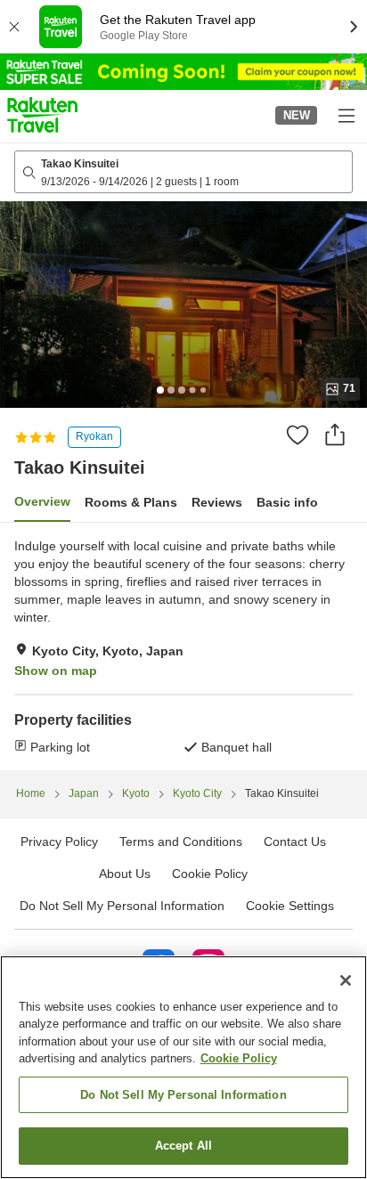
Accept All (183, 1145)
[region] (183, 1067)
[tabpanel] (183, 646)
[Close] (345, 980)
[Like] (297, 434)
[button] (42, 115)
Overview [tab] (42, 501)
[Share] (335, 434)
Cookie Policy (238, 1058)
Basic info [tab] (287, 502)
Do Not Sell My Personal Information (183, 1095)
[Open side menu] (345, 115)
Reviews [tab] (217, 502)
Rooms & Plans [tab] (131, 502)
